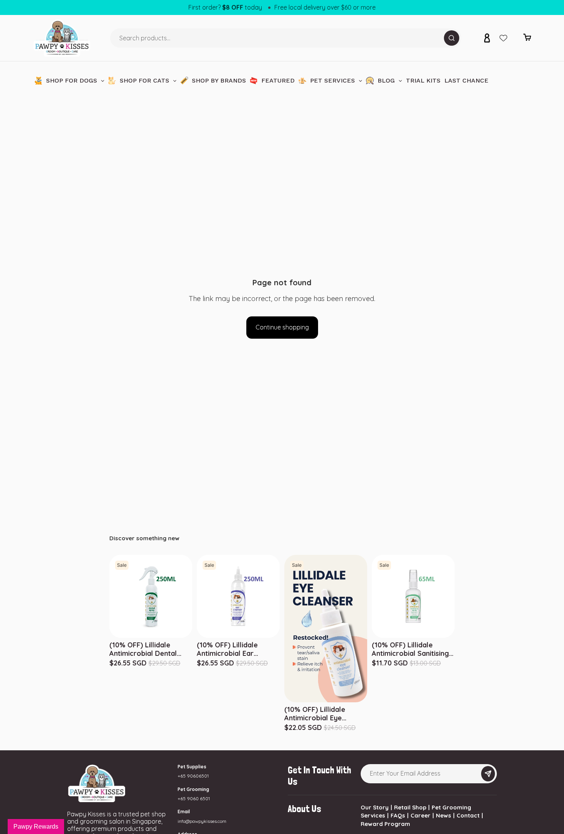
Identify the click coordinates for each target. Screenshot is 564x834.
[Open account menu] (486, 38)
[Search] (451, 38)
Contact (468, 815)
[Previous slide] (373, 596)
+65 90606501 (193, 776)
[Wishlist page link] (503, 38)
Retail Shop (410, 807)
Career (420, 815)
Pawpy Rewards (35, 826)
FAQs (398, 815)
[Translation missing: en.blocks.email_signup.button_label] (488, 773)
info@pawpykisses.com (202, 821)
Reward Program (385, 823)
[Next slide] (453, 596)
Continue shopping (282, 327)
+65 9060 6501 (194, 798)
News (443, 815)
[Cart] (527, 39)
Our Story (375, 807)
